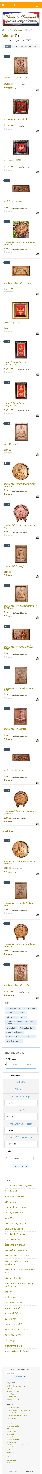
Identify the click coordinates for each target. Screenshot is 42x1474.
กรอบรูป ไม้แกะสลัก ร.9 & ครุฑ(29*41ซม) (15, 404)
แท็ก (9, 1151)
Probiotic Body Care (26, 1028)
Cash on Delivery (28, 1037)
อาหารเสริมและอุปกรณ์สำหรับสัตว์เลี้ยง (19, 1410)
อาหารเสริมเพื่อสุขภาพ (14, 1413)
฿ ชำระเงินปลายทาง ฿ (13, 1041)
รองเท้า (9, 1452)
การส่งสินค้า (11, 1394)
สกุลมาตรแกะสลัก (13, 1308)
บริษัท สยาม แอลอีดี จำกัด (17, 1255)
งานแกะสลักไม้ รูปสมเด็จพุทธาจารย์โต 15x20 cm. (20, 607)
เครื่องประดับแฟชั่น (13, 1426)
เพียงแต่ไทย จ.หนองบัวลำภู (17, 1329)
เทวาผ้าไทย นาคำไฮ (14, 1324)
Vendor (8, 1158)
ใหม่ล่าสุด (15, 46)
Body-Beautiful (11, 1191)
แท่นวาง (11, 1130)
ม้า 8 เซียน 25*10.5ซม (13, 770)
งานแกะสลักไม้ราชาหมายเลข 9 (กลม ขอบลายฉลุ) (20, 243)
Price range (12, 1059)
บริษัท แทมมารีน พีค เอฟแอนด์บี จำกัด (20, 1271)
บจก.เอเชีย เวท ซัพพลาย (16, 1250)
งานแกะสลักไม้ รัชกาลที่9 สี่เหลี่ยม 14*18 (18, 689)
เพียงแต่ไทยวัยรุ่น (13, 1335)
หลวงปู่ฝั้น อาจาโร (11, 444)
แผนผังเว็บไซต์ (11, 1397)
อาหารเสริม (10, 1437)
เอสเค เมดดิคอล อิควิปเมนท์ (18, 1351)
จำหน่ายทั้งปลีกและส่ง (13, 1008)
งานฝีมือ (9, 1423)
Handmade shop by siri (15, 1207)
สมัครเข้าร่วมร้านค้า (13, 1391)
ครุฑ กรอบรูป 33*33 (12, 160)
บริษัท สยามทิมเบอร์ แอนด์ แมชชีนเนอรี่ (17, 1262)
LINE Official (11, 1389)
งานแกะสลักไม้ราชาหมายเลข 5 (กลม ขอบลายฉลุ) (20, 812)
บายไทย (8, 1292)
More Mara (10, 1218)
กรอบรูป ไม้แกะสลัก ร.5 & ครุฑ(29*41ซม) (15, 363)
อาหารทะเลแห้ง (12, 1421)
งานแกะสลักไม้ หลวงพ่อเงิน (15, 729)
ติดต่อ (9, 1463)
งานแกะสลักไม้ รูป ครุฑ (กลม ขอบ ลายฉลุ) (20, 526)
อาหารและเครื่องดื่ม (13, 1439)
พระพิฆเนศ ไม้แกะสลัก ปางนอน (17, 283)
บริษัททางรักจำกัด (13, 1278)
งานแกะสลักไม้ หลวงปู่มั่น (15, 566)
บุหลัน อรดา (10, 1297)
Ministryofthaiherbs (14, 1212)
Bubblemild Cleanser (14, 1196)
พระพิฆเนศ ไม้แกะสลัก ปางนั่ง (16, 78)
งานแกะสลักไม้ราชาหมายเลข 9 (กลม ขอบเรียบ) (20, 485)
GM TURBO (10, 1202)
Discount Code (11, 1028)
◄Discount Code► (13, 1407)
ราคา (21, 46)
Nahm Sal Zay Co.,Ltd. (15, 1223)
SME (22, 1017)
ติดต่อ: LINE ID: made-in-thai (16, 1386)
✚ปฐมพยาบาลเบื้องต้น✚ (14, 1032)
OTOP (22, 1013)
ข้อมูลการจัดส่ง (11, 1460)
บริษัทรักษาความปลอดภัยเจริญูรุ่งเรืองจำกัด (19, 1285)
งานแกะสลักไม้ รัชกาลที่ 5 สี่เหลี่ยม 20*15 (18, 648)
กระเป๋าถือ (10, 1429)
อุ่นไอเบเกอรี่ (10, 1319)
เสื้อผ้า (9, 1449)
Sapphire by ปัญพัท (14, 1229)
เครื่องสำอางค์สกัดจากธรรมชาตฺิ (17, 1415)
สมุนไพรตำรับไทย (13, 1313)
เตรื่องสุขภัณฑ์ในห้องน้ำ (14, 1431)
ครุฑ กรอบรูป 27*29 (12, 323)
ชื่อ (26, 46)
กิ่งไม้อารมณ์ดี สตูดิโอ (15, 1245)
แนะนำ (8, 46)
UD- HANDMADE (13, 1239)
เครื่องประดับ (11, 1434)
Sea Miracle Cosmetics (15, 1234)
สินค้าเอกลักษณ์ (11, 1013)
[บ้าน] (21, 18)
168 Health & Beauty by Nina (18, 1186)
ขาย (35, 46)
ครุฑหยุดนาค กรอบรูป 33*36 (16, 119)
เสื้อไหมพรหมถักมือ (13, 1346)
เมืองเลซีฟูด (10, 1340)
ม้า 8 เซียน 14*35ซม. (13, 201)
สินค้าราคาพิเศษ (11, 1017)
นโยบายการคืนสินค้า (13, 1399)
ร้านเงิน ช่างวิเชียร (13, 1303)
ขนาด (11, 1103)
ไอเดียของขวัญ (12, 1037)
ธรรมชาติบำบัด (29, 1008)
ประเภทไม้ (12, 1144)
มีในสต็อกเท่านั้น (14, 1076)
